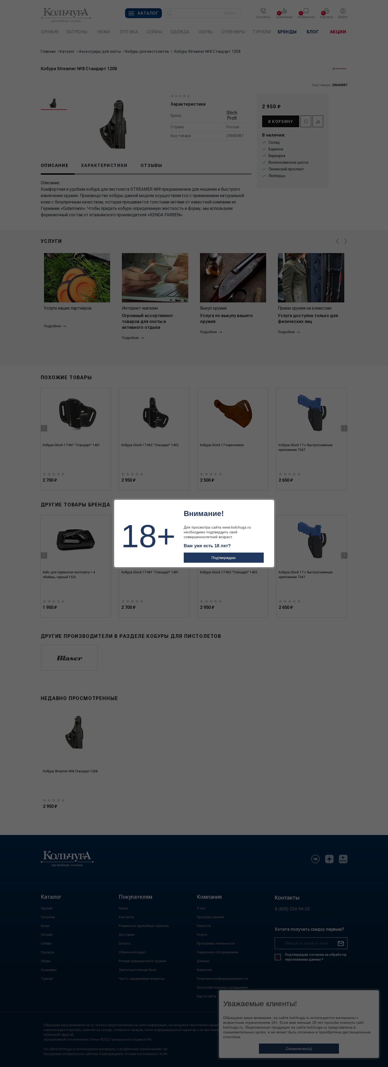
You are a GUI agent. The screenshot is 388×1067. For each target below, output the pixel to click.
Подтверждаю (223, 558)
